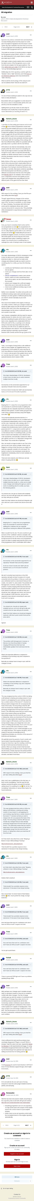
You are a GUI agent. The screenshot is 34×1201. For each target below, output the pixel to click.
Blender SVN (7, 174)
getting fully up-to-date (11, 67)
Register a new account (17, 1154)
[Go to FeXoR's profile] (3, 959)
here (16, 195)
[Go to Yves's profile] (3, 365)
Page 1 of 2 (17, 27)
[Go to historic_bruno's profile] (3, 120)
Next (27, 27)
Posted (12, 36)
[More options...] (31, 35)
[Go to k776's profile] (3, 91)
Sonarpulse (10, 1093)
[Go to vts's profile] (3, 250)
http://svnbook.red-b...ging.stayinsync (12, 843)
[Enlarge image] (6, 126)
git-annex (8, 1065)
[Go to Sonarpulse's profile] (3, 1094)
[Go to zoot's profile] (3, 35)
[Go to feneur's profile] (3, 220)
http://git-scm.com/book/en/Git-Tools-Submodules (15, 1102)
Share (17, 1177)
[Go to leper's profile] (3, 468)
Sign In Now (17, 1166)
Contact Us (17, 1194)
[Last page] (31, 27)
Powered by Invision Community (17, 1198)
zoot (4, 17)
